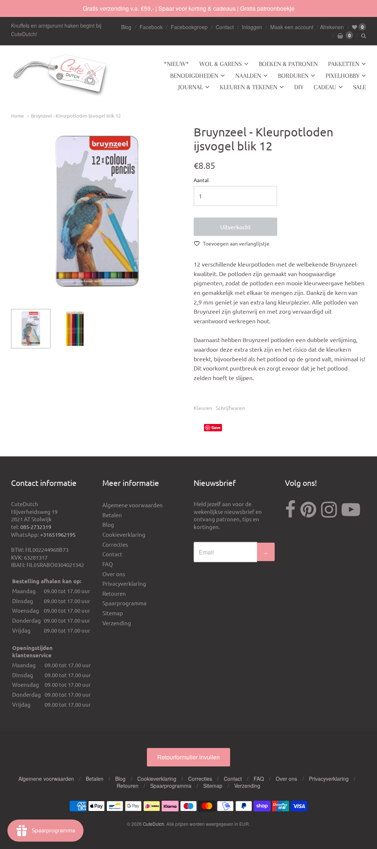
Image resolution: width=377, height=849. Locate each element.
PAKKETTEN (343, 63)
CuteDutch (153, 824)
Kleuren (203, 407)
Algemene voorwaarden (132, 504)
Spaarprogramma (124, 602)
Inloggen (252, 27)
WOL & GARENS (220, 63)
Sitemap (112, 612)
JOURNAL (190, 87)
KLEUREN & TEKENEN (248, 87)
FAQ (107, 563)
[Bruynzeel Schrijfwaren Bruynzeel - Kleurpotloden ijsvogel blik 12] (30, 328)
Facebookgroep (189, 27)
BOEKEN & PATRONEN (288, 63)
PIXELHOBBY (342, 75)
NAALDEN (248, 75)
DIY (298, 87)
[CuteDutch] (60, 76)
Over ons (113, 573)
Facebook (151, 27)
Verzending (116, 622)
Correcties (115, 544)
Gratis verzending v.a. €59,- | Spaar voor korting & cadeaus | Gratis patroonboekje (189, 8)
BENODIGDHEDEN (194, 75)
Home (17, 115)
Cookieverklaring (123, 534)
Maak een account (291, 27)
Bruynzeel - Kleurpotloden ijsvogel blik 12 (76, 115)
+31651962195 (57, 534)
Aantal (201, 180)
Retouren (114, 593)
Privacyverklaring (124, 583)
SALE (359, 87)
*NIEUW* (176, 63)
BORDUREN (293, 75)
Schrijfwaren (230, 407)
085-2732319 (35, 526)
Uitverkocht (235, 226)
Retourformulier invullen (188, 757)
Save (216, 427)
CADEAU (325, 87)
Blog (126, 27)
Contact (225, 27)
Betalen (112, 514)
